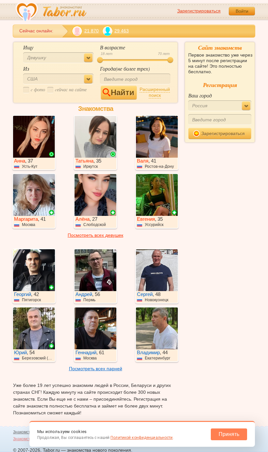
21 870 (91, 30)
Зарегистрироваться (199, 10)
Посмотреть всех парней (95, 368)
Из (26, 68)
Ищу (28, 47)
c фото (38, 89)
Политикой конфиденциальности (141, 437)
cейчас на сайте (71, 89)
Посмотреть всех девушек (95, 235)
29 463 (121, 30)
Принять (229, 434)
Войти (242, 11)
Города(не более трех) (125, 68)
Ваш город (200, 95)
